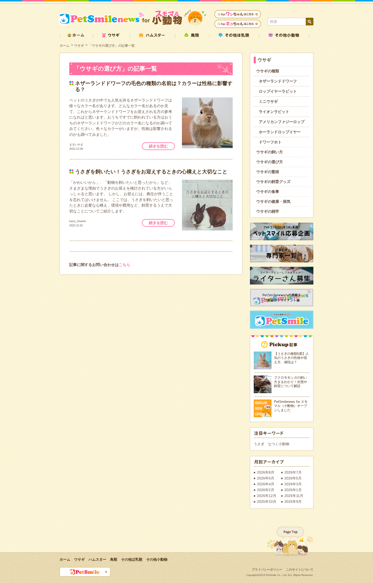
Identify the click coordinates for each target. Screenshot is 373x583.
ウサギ (79, 45)
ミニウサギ (268, 101)
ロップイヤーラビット (278, 91)
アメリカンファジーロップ (281, 122)
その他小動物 (156, 559)
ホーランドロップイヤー (280, 132)
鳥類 (113, 559)
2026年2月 (265, 490)
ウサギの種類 (267, 71)
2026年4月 (265, 484)
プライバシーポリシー (267, 569)
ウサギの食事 (267, 191)
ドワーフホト (270, 142)
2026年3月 (293, 484)
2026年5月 (293, 478)
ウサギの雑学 (267, 211)
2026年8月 (265, 472)
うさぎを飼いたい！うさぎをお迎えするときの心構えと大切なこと (151, 171)
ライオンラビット (274, 111)
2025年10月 (266, 501)
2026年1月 (293, 490)
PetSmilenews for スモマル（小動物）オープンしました (291, 406)
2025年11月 (293, 496)
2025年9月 (293, 501)
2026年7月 (293, 472)
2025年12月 (266, 496)
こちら (124, 264)
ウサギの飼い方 (269, 152)
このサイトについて (299, 569)
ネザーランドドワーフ (278, 81)
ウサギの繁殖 (267, 172)
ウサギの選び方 (269, 162)
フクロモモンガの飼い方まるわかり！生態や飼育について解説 (290, 382)
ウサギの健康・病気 (273, 201)
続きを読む (158, 146)
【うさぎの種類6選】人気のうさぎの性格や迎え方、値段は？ (291, 358)
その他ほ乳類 (131, 559)
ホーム (65, 45)
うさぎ (259, 444)
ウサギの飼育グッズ (273, 181)
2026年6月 (265, 478)
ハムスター (97, 559)
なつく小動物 (278, 444)
